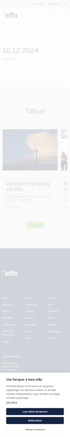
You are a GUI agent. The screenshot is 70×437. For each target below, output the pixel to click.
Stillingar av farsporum (35, 430)
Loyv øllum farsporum (35, 411)
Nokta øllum (35, 420)
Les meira (11, 402)
